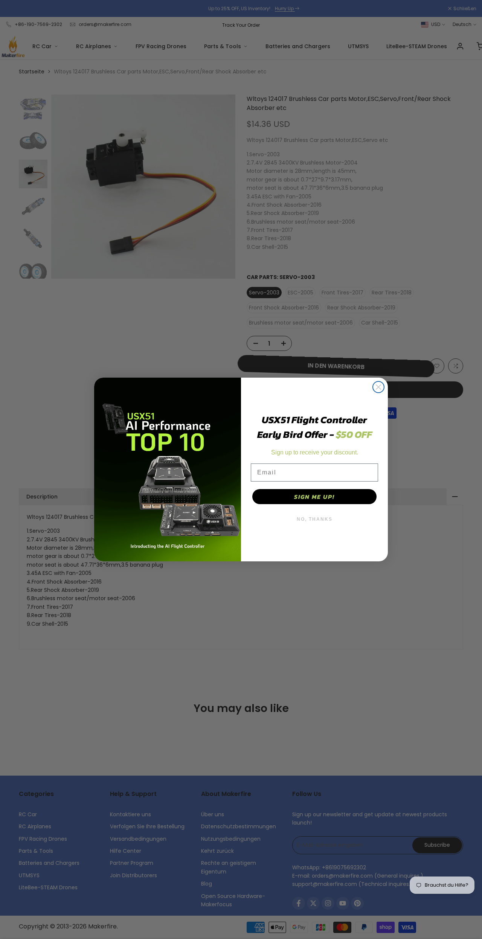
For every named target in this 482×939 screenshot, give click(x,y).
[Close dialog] (378, 387)
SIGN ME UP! (314, 496)
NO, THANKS (315, 519)
